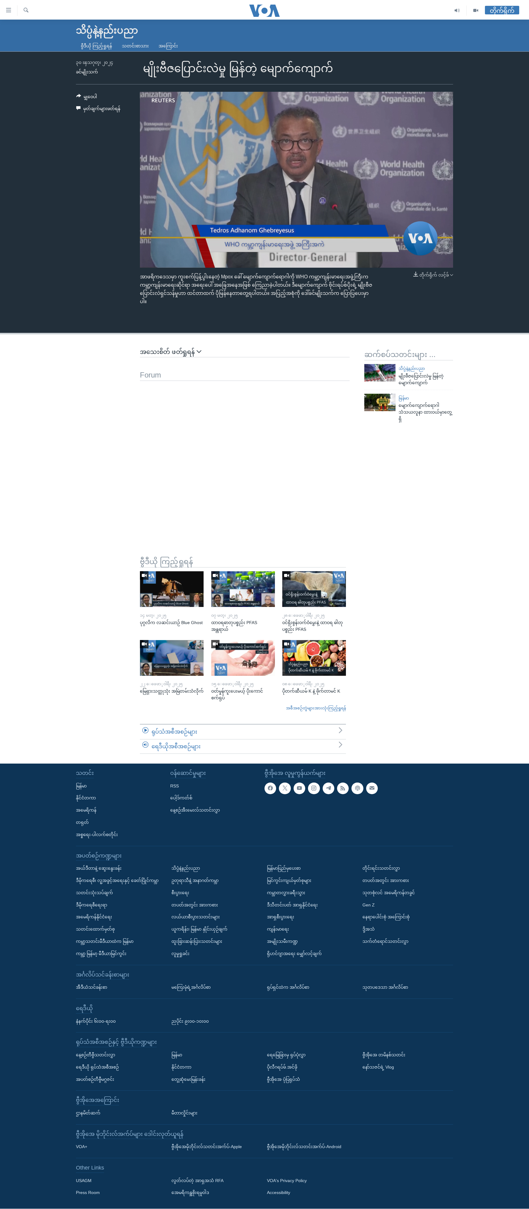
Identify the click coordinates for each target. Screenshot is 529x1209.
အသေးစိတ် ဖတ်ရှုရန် (168, 351)
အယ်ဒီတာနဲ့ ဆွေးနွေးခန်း (99, 868)
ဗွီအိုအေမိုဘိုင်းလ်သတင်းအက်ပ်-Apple (206, 1146)
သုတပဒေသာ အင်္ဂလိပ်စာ (385, 987)
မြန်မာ (404, 398)
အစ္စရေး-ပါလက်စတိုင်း (97, 834)
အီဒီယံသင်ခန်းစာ (91, 987)
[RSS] (343, 788)
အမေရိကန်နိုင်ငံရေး (94, 917)
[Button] (86, 98)
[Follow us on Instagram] (314, 788)
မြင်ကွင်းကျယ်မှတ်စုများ (289, 880)
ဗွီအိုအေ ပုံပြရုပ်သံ (283, 1079)
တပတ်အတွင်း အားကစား (194, 904)
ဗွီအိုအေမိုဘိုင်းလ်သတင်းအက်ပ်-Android (304, 1146)
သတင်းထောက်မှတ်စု (95, 929)
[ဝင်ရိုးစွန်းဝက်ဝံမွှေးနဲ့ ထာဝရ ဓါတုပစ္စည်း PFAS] (314, 589)
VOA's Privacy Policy (287, 1180)
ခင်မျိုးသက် (87, 71)
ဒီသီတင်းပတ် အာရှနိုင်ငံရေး (292, 904)
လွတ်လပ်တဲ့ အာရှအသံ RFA (197, 1180)
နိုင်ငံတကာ (86, 798)
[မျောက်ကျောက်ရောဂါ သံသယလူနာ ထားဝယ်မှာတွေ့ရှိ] (380, 402)
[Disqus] (245, 457)
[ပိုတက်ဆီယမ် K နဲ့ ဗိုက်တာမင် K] (314, 658)
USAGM (84, 1180)
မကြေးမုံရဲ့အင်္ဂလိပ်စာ (191, 987)
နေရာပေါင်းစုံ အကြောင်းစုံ (386, 917)
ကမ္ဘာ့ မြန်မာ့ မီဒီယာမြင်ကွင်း (101, 953)
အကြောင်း (168, 45)
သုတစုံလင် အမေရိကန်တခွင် (388, 892)
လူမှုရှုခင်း (180, 953)
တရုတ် (82, 822)
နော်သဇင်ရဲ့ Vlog (378, 1067)
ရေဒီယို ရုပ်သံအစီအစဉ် (97, 1067)
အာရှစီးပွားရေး (280, 917)
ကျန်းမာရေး (278, 929)
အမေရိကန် (86, 810)
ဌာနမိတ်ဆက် (88, 1112)
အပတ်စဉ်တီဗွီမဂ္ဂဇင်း (95, 1079)
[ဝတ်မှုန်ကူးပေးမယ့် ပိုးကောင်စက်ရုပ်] (243, 658)
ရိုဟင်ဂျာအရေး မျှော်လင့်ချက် (294, 953)
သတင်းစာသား (135, 45)
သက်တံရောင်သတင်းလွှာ (385, 941)
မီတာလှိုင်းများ (184, 1112)
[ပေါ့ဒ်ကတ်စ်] (357, 788)
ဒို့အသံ (368, 929)
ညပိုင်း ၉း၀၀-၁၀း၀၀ (190, 1021)
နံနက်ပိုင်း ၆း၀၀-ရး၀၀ (96, 1021)
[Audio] (457, 11)
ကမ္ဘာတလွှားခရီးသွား (286, 892)
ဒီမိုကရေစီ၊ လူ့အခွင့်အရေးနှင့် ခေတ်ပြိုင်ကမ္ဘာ (117, 880)
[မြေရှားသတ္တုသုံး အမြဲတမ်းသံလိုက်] (172, 658)
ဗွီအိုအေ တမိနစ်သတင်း (383, 1054)
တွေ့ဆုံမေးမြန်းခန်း (188, 1079)
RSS (174, 785)
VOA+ (81, 1146)
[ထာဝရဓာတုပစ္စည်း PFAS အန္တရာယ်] (243, 589)
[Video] (476, 11)
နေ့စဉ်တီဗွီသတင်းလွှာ (95, 1054)
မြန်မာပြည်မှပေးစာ (284, 868)
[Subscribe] (372, 788)
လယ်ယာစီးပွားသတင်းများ (195, 917)
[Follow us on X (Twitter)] (285, 788)
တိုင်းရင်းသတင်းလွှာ (381, 868)
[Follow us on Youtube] (299, 788)
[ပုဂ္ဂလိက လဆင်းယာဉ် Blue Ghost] (172, 589)
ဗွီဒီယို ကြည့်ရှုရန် (96, 45)
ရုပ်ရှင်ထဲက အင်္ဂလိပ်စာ (288, 987)
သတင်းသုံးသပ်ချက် (94, 892)
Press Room (88, 1192)
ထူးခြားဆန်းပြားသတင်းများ (196, 941)
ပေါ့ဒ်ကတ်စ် (181, 798)
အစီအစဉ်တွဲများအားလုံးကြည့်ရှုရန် (316, 708)
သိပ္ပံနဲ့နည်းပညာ (412, 368)
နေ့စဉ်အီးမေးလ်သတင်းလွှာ (195, 810)
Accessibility (278, 1192)
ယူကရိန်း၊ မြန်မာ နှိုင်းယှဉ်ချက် (199, 929)
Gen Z (368, 904)
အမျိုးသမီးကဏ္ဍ (282, 941)
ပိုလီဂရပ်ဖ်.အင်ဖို (282, 1067)
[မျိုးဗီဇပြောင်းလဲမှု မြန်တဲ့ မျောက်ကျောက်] (380, 372)
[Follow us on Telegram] (328, 788)
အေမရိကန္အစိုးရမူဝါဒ (190, 1192)
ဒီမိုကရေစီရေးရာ (91, 904)
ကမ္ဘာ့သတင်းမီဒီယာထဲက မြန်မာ (104, 941)
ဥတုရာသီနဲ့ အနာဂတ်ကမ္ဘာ (195, 880)
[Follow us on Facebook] (270, 788)
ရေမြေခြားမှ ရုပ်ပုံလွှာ (286, 1054)
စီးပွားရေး (180, 892)
